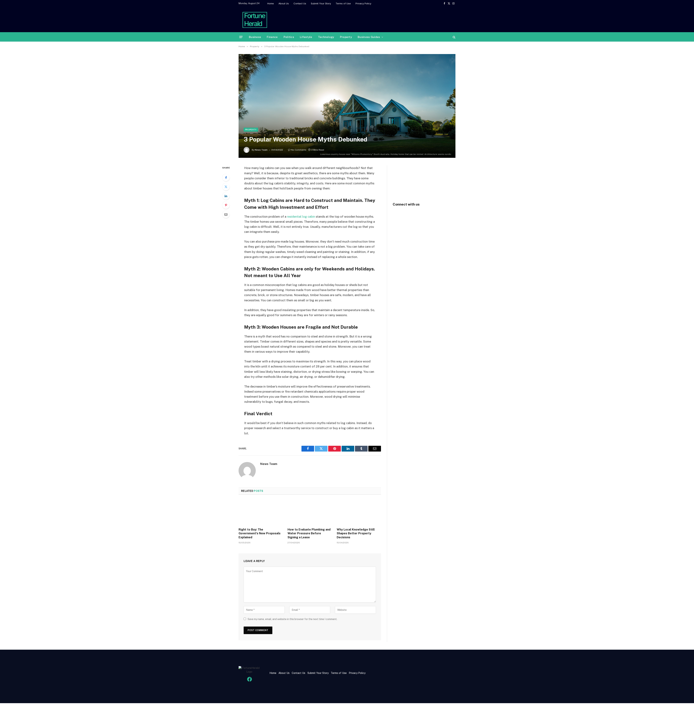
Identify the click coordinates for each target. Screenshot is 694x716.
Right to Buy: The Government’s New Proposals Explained (259, 533)
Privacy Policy (363, 3)
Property (346, 37)
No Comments (298, 150)
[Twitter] (226, 186)
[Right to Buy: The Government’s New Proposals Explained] (261, 512)
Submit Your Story (321, 3)
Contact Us (300, 3)
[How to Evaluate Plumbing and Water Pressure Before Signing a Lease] (310, 512)
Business (255, 37)
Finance (272, 37)
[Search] (453, 37)
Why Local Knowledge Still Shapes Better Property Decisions (356, 533)
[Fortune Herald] (255, 19)
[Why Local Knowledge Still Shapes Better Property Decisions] (359, 512)
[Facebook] (226, 177)
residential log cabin (301, 216)
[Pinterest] (226, 205)
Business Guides (369, 37)
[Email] (226, 214)
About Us (284, 3)
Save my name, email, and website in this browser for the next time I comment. (292, 619)
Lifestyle (306, 37)
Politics (289, 37)
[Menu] (241, 37)
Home (270, 3)
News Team (261, 150)
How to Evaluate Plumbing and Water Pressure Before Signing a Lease (309, 533)
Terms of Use (343, 3)
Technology (326, 37)
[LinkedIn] (226, 196)
